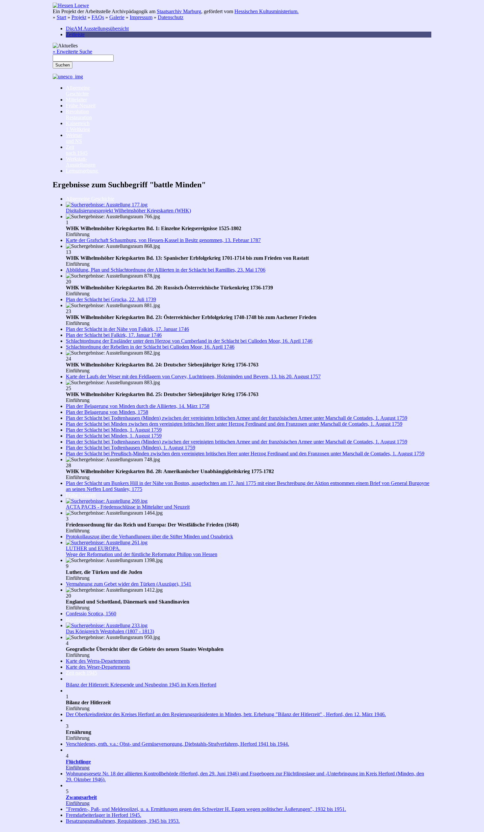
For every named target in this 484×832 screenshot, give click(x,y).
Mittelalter (76, 99)
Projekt (78, 17)
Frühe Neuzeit (80, 105)
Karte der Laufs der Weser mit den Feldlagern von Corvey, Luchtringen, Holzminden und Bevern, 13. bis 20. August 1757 (193, 376)
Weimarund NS (74, 138)
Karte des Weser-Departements (98, 667)
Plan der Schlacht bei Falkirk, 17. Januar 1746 (114, 335)
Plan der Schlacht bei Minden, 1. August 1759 (114, 430)
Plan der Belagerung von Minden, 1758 (107, 412)
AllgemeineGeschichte (78, 90)
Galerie (116, 17)
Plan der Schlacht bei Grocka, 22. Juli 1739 (111, 299)
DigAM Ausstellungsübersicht (97, 28)
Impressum (141, 17)
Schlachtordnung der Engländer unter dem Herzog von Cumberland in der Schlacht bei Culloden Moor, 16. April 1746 (189, 341)
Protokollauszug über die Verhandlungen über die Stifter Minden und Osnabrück (149, 536)
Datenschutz (170, 17)
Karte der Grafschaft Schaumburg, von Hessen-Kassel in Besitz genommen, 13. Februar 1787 (163, 240)
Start (61, 17)
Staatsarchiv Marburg (179, 11)
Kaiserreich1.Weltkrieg (78, 126)
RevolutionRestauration (79, 114)
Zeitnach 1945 (77, 150)
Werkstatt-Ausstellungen (80, 162)
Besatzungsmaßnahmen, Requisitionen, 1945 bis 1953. (123, 821)
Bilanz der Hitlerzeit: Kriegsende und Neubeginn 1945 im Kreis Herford (141, 684)
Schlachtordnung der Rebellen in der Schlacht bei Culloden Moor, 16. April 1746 (150, 347)
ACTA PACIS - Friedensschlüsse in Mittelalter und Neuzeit (128, 507)
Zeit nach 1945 (81, 673)
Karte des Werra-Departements (98, 661)
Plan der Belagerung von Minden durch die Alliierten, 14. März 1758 (137, 406)
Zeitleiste (75, 34)
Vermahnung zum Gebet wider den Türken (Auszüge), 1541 (128, 584)
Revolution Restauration (91, 619)
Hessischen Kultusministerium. (266, 11)
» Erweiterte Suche (72, 51)
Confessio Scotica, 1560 (91, 613)
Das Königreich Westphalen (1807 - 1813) (110, 631)
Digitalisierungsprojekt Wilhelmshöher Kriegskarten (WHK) (128, 210)
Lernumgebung (82, 171)
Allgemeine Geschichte (90, 198)
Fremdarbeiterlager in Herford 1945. (103, 815)
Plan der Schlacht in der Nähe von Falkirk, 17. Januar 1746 (127, 329)
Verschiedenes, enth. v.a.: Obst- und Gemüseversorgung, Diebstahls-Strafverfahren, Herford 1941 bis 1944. (177, 744)
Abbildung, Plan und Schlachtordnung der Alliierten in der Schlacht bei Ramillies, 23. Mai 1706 (165, 270)
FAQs (98, 17)
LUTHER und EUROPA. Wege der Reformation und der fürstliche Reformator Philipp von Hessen (141, 551)
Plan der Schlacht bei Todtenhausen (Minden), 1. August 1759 (130, 447)
